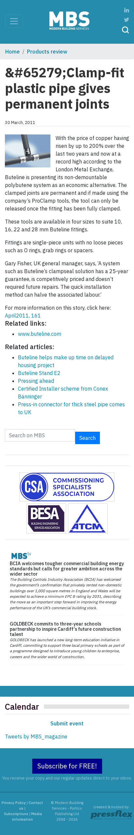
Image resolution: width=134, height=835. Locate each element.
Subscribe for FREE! (67, 766)
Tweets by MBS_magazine (36, 736)
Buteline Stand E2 (39, 373)
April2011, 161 (23, 315)
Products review (47, 51)
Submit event (67, 723)
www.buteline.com (39, 334)
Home (12, 51)
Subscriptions (16, 814)
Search (87, 438)
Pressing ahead (36, 381)
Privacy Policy (14, 802)
